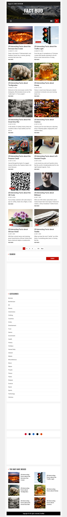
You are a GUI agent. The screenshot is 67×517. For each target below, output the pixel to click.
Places (10, 373)
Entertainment (12, 325)
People (37, 151)
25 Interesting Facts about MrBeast (46, 181)
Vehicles (10, 397)
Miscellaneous (39, 115)
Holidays (10, 346)
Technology (38, 42)
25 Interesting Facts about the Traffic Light (46, 35)
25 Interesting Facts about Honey (46, 72)
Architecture (12, 151)
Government (11, 336)
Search (12, 254)
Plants (11, 225)
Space (10, 387)
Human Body (11, 349)
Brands (10, 308)
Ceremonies (11, 312)
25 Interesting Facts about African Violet (20, 218)
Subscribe (57, 21)
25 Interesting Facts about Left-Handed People (46, 145)
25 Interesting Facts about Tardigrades (20, 72)
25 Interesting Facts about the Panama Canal (20, 145)
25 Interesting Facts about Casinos (46, 108)
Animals (11, 78)
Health (10, 339)
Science (10, 383)
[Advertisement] (33, 276)
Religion (10, 380)
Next (42, 248)
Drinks (10, 322)
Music (10, 363)
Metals (10, 356)
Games (10, 332)
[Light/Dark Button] (52, 21)
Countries (11, 318)
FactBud (42, 513)
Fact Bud (33, 10)
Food (37, 78)
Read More (10, 59)
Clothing (10, 315)
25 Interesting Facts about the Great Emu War (20, 108)
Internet (10, 353)
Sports (10, 390)
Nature (11, 42)
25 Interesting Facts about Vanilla (46, 218)
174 (38, 248)
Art (9, 305)
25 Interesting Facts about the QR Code (20, 181)
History (11, 115)
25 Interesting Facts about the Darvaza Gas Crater (20, 35)
